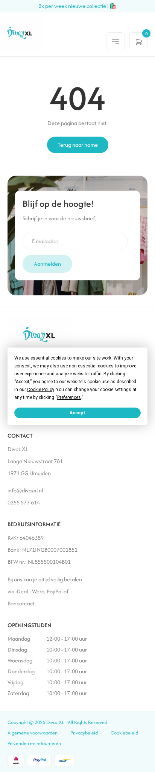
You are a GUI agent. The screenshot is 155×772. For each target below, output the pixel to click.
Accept (77, 412)
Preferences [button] (69, 397)
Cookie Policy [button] (40, 389)
